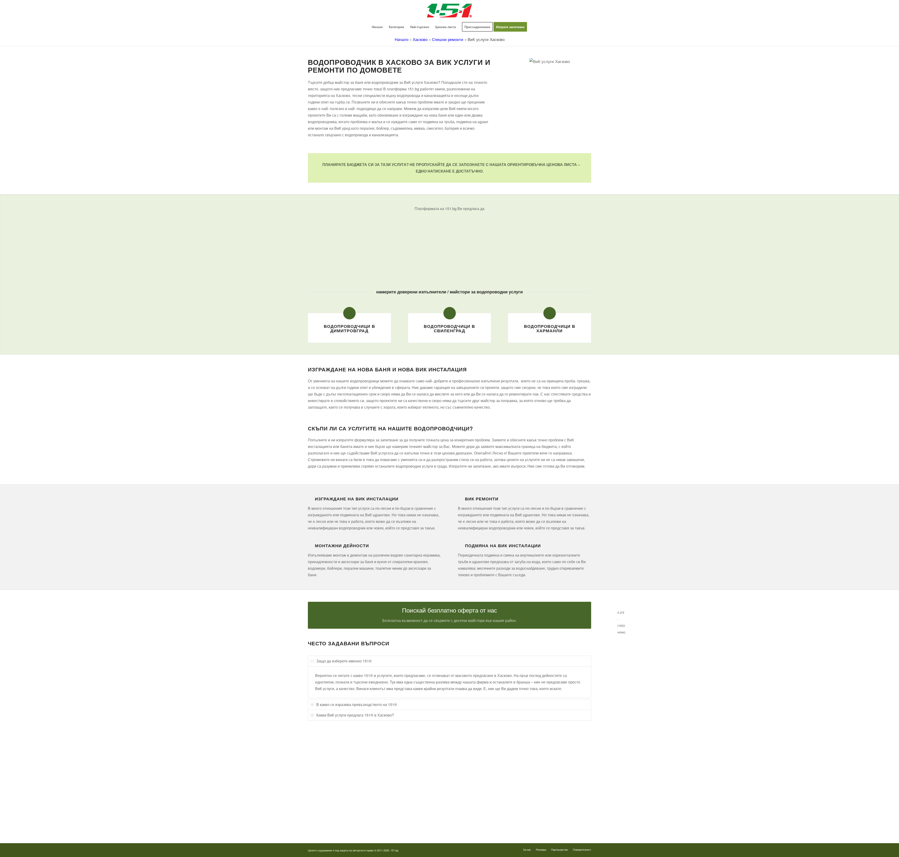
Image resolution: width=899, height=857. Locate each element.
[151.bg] (449, 10)
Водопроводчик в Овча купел (479, 790)
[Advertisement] (449, 247)
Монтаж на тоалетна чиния (327, 781)
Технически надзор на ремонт (329, 747)
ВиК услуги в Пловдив (324, 807)
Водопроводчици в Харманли (549, 328)
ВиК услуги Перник (321, 799)
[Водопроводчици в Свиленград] (449, 313)
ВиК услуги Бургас (321, 790)
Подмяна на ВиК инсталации (503, 546)
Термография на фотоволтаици (480, 816)
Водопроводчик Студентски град (481, 807)
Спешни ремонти (447, 39)
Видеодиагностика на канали (328, 755)
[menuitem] (377, 27)
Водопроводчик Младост (476, 773)
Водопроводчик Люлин (474, 755)
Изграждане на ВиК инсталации (356, 499)
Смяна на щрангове (322, 773)
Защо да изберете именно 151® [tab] (344, 661)
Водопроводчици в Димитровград (349, 328)
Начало (401, 39)
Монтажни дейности (342, 546)
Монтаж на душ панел (323, 764)
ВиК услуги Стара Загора (326, 816)
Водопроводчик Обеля (474, 764)
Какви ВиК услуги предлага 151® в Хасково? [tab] (355, 715)
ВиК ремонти (481, 499)
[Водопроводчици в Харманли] (549, 313)
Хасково (420, 39)
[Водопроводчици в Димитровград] (349, 313)
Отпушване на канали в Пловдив (481, 825)
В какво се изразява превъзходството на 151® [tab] (356, 704)
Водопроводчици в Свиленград (449, 328)
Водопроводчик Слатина (475, 799)
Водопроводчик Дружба (475, 747)
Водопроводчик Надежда (476, 781)
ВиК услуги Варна (321, 825)
